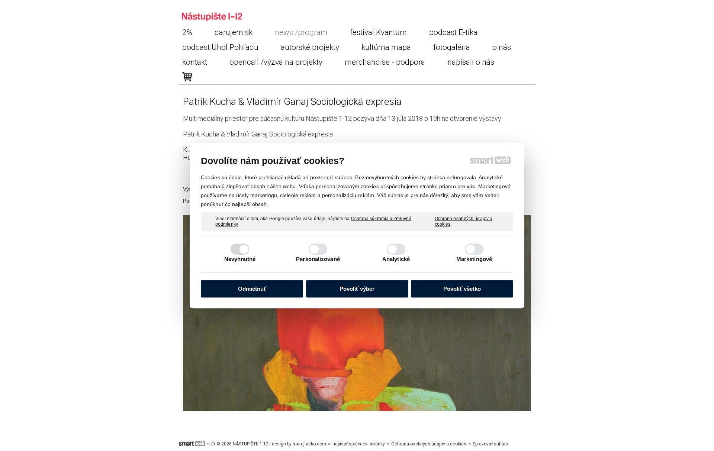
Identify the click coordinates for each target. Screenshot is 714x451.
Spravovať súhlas (490, 444)
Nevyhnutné (240, 259)
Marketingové (474, 259)
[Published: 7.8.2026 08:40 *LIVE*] (211, 444)
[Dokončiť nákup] (187, 77)
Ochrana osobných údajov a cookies (464, 221)
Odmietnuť (252, 289)
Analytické (396, 259)
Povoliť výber (357, 289)
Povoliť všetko (462, 289)
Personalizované (318, 259)
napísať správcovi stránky (358, 444)
